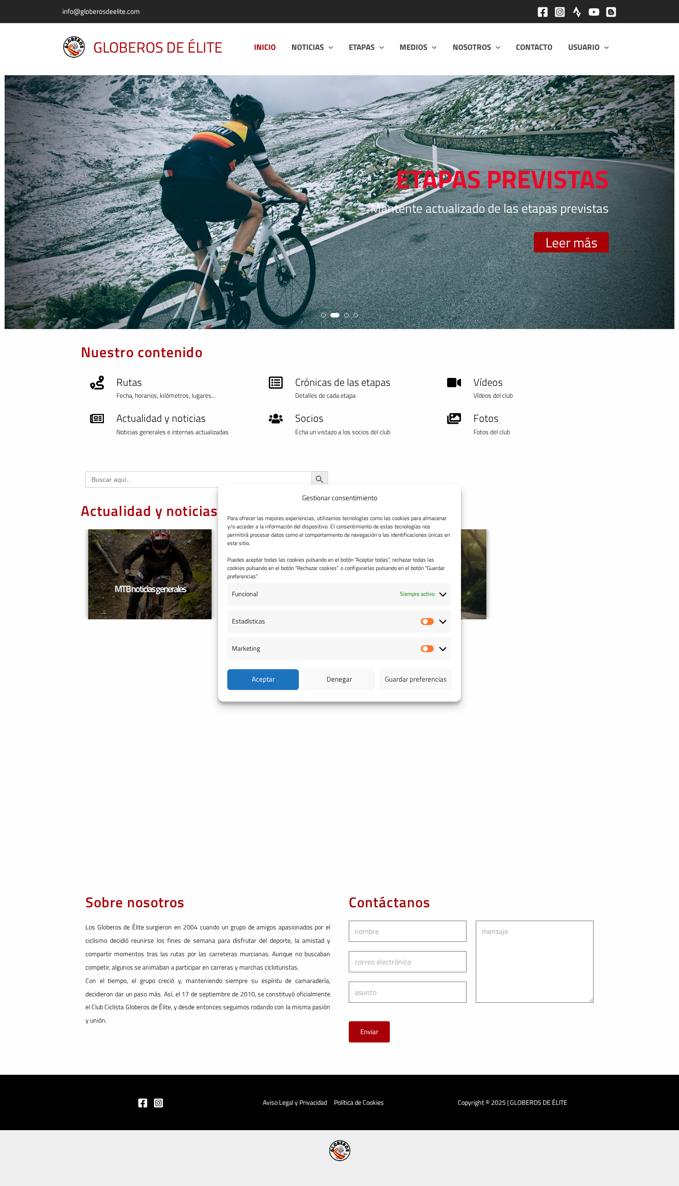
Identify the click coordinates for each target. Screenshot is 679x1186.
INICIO (265, 47)
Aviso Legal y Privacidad (295, 1102)
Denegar (339, 679)
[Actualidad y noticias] (97, 418)
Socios (309, 418)
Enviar (369, 1031)
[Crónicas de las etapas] (276, 382)
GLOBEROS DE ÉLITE (158, 47)
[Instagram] (559, 12)
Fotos (485, 418)
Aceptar (263, 679)
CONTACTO (534, 47)
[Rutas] (97, 382)
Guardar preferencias (416, 679)
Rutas (129, 382)
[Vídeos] (454, 382)
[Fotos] (454, 418)
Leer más (571, 242)
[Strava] (576, 12)
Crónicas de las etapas (342, 382)
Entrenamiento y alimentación (149, 588)
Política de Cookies (359, 1102)
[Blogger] (611, 12)
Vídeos (488, 382)
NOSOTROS (472, 47)
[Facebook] (542, 12)
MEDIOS (413, 47)
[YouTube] (594, 12)
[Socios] (276, 418)
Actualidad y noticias (161, 418)
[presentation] (20, 206)
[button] (328, 47)
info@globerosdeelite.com (101, 11)
